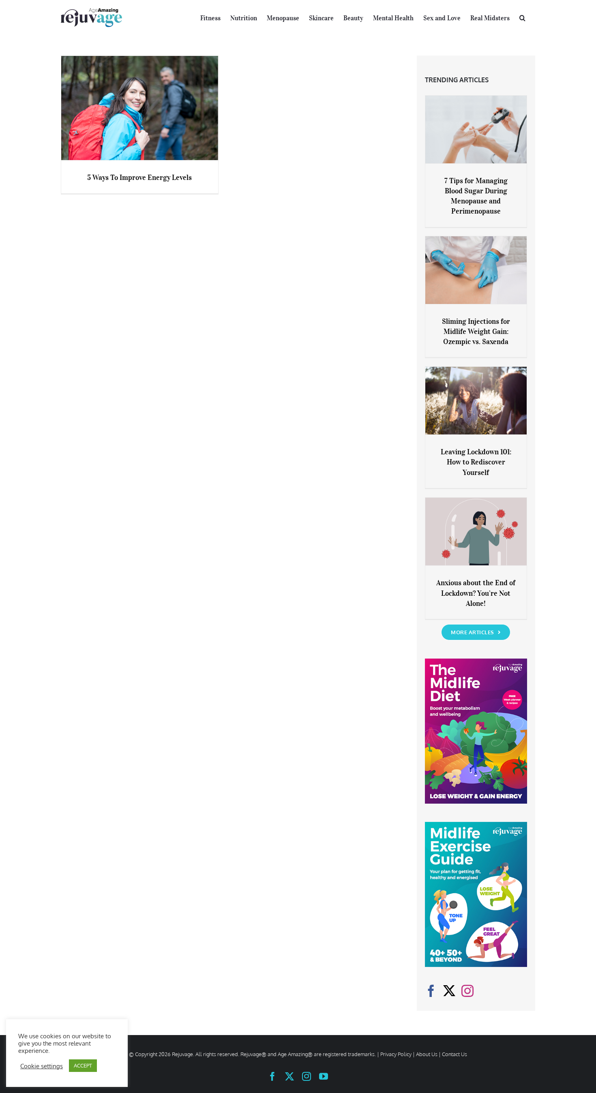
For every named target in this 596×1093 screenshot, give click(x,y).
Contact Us (454, 1054)
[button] (522, 17)
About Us (426, 1054)
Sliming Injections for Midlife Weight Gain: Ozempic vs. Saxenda (476, 331)
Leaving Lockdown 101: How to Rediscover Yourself (476, 462)
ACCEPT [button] (83, 1065)
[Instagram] (467, 991)
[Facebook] (431, 991)
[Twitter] (449, 991)
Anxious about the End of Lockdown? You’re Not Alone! (475, 592)
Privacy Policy (396, 1054)
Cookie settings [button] (41, 1065)
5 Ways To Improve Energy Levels (139, 177)
